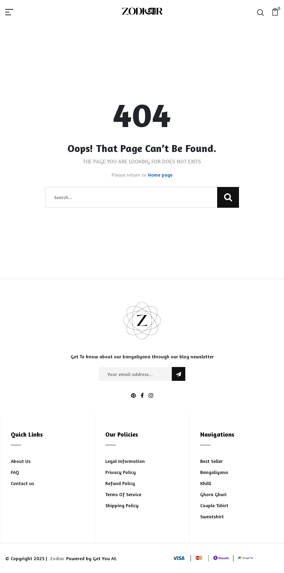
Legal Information (125, 461)
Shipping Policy (122, 505)
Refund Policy (120, 483)
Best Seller (211, 461)
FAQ (15, 472)
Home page (160, 175)
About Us (20, 461)
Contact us (22, 483)
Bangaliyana (214, 472)
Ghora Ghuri (213, 494)
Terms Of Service (123, 494)
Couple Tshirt (214, 505)
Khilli (205, 483)
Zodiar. (57, 558)
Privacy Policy (120, 472)
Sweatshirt (212, 516)
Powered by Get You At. (91, 558)
